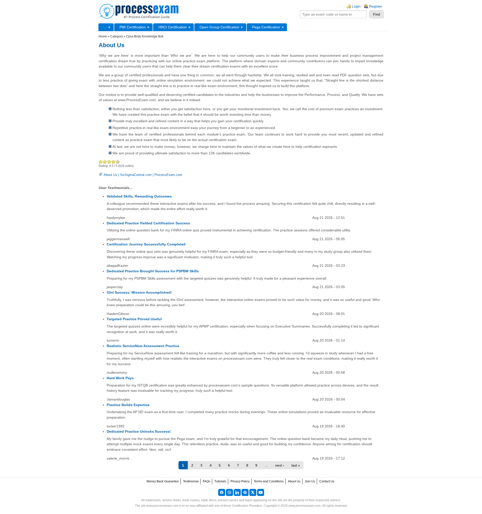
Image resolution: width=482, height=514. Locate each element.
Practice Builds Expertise (128, 405)
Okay (105, 161)
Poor (101, 161)
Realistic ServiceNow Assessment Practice (143, 346)
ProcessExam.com (168, 175)
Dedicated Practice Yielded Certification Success (148, 223)
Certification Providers (247, 505)
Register (375, 6)
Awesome (117, 161)
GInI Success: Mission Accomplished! (139, 292)
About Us (110, 175)
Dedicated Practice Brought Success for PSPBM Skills (153, 271)
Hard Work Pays (120, 378)
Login (356, 6)
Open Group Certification (219, 27)
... (105, 27)
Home (103, 36)
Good (109, 161)
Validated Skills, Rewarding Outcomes (139, 196)
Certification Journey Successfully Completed (146, 244)
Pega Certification (266, 27)
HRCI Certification (172, 27)
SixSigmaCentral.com (136, 175)
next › (279, 465)
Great (113, 161)
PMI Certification (132, 27)
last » (295, 465)
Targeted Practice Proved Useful (134, 319)
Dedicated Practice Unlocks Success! (139, 431)
